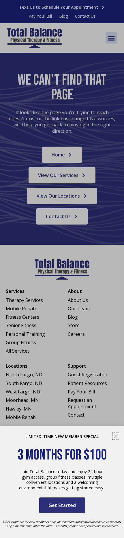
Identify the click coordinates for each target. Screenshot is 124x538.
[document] (62, 269)
